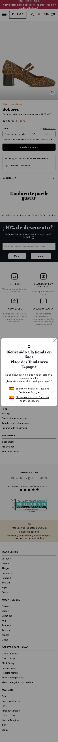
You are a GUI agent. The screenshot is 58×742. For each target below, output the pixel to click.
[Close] (54, 340)
